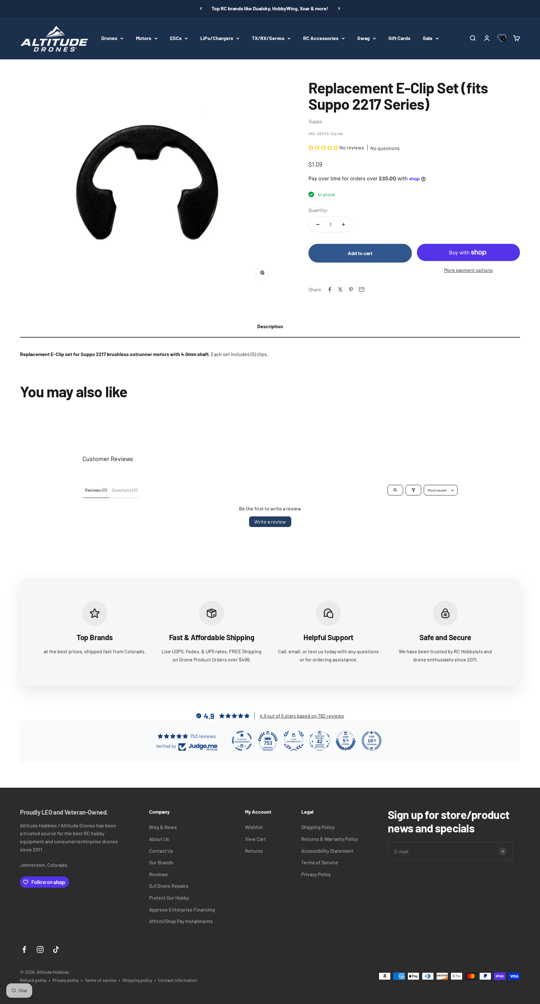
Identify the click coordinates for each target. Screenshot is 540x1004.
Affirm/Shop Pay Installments (181, 921)
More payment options (468, 270)
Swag (363, 38)
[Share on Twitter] (340, 289)
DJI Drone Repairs (168, 886)
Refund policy (33, 980)
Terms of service (100, 980)
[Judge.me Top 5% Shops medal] (346, 741)
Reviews (158, 874)
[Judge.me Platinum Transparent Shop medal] (242, 741)
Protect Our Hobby (169, 898)
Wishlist (254, 827)
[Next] (339, 8)
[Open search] (395, 490)
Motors (143, 38)
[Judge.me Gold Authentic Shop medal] (294, 741)
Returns (254, 851)
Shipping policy (137, 980)
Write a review (270, 522)
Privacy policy (65, 980)
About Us (159, 839)
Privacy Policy (316, 874)
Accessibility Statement (327, 851)
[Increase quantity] (343, 224)
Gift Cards (399, 38)
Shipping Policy (317, 827)
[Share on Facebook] (329, 289)
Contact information (177, 980)
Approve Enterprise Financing (182, 909)
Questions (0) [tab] (124, 490)
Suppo (315, 121)
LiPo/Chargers (216, 38)
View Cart (255, 839)
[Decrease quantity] (318, 224)
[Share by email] (361, 289)
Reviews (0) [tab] (96, 490)
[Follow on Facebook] (24, 949)
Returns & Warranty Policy (329, 839)
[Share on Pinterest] (351, 289)
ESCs (176, 38)
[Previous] (201, 8)
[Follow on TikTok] (56, 949)
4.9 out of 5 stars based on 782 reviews (302, 716)
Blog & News (163, 827)
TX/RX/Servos (268, 38)
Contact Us (161, 851)
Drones (109, 38)
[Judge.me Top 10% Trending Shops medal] (372, 741)
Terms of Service (319, 862)
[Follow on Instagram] (40, 949)
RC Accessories (320, 38)
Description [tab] (270, 326)
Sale (427, 38)
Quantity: (318, 210)
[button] (323, 147)
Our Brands (161, 862)
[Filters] (413, 490)
